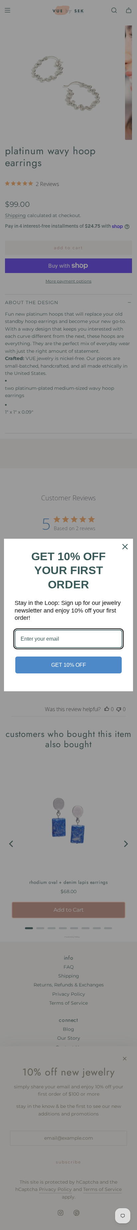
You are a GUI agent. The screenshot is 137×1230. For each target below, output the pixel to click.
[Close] (125, 547)
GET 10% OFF (68, 665)
